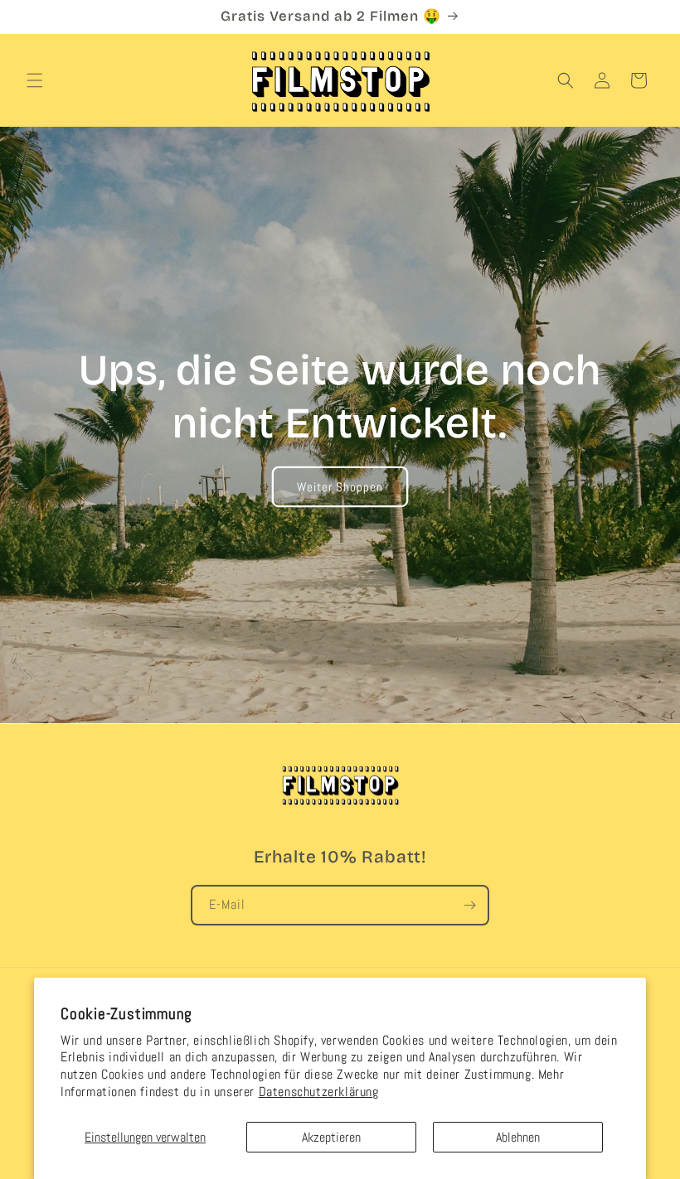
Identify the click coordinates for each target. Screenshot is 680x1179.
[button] (35, 80)
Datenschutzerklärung (319, 1091)
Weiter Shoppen (340, 486)
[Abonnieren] (469, 905)
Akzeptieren (331, 1137)
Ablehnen (518, 1137)
